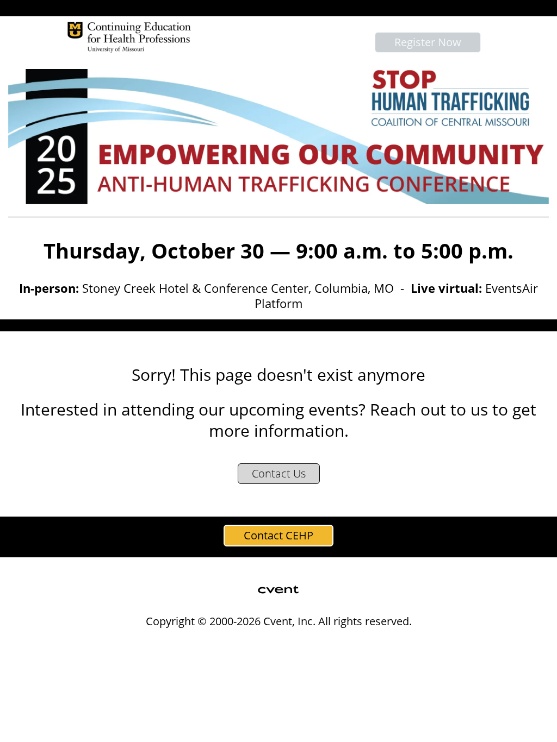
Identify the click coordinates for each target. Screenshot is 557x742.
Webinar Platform (442, 643)
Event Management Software (125, 643)
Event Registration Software (338, 643)
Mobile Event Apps (233, 643)
